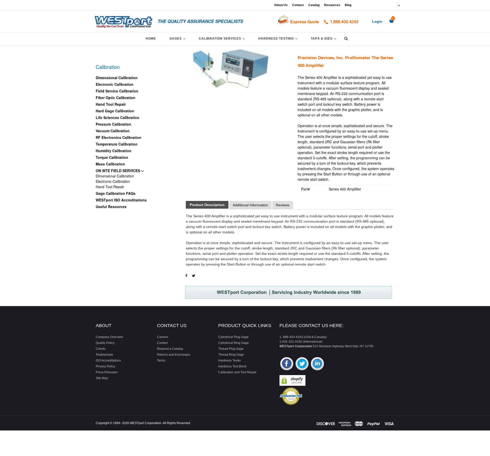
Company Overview (109, 337)
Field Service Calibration (117, 90)
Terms (161, 360)
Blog (348, 5)
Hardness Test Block (232, 366)
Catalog (314, 5)
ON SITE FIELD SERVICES (118, 170)
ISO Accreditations (108, 360)
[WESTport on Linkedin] (317, 364)
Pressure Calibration (113, 124)
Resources (332, 5)
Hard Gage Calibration (115, 110)
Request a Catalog (170, 349)
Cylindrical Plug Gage (233, 337)
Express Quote (304, 22)
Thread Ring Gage (231, 354)
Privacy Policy (105, 366)
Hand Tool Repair (111, 104)
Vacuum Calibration (113, 130)
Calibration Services (223, 38)
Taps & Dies (324, 38)
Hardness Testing (278, 38)
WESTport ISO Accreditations (121, 199)
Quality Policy (105, 343)
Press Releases (107, 372)
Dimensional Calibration (117, 77)
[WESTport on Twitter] (302, 364)
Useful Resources (111, 206)
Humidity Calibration (113, 150)
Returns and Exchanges (173, 354)
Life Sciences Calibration (117, 117)
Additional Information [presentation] (250, 205)
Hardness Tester (229, 360)
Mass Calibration (110, 163)
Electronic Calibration (114, 84)
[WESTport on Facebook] (286, 364)
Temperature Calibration (117, 144)
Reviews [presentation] (282, 205)
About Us (281, 5)
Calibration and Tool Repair (237, 372)
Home (151, 38)
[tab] (207, 205)
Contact (298, 5)
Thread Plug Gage (231, 349)
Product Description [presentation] (207, 205)
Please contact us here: (311, 325)
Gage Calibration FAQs (116, 193)
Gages (178, 38)
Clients (100, 349)
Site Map (102, 378)
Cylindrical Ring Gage (233, 343)
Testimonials (104, 354)
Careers (162, 337)
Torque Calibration (112, 157)
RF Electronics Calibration (118, 137)
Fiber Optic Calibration (115, 97)
